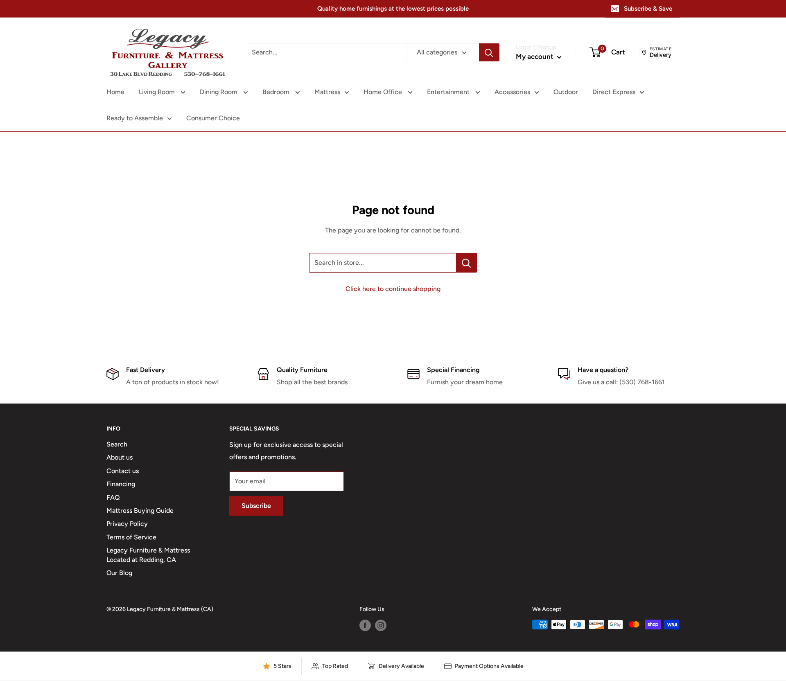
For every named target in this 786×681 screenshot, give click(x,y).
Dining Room (219, 92)
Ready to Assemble (134, 118)
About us (119, 457)
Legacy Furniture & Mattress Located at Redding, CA (148, 554)
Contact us (122, 471)
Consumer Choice (213, 118)
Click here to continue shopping (393, 289)
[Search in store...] (466, 263)
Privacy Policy (127, 524)
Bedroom (276, 92)
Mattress (327, 92)
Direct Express (613, 92)
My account (535, 56)
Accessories (512, 92)
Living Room (157, 92)
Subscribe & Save (648, 8)
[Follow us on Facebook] (365, 625)
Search (116, 444)
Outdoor (565, 92)
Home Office (384, 92)
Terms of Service (131, 537)
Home (115, 92)
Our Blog (119, 573)
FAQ (113, 497)
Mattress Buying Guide (140, 510)
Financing (120, 484)
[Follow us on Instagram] (380, 625)
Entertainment (449, 92)
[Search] (489, 52)
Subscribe (256, 506)
